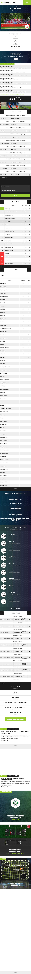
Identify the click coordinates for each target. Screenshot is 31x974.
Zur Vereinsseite (15, 10)
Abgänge (2, 269)
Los (15, 195)
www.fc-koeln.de (15, 712)
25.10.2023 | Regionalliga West (7, 66)
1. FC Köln (15, 686)
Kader (15, 269)
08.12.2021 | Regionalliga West (7, 86)
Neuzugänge (29, 269)
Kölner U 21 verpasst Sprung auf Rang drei (13, 67)
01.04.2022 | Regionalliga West (7, 78)
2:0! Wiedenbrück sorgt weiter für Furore (13, 91)
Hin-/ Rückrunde (29, 202)
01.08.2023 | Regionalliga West (7, 70)
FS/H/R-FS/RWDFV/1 (16, 503)
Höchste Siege (15, 613)
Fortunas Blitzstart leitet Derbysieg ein (13, 71)
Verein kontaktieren (15, 719)
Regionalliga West (15, 33)
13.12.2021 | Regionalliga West (7, 82)
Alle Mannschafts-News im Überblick (11, 94)
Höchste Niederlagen (2, 613)
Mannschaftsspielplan (2, 111)
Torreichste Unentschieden (29, 613)
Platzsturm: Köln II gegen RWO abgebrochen (13, 75)
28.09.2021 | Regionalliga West (7, 90)
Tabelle (16, 201)
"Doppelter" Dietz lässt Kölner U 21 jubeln (13, 83)
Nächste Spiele (15, 111)
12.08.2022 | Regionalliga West (7, 74)
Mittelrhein (17, 6)
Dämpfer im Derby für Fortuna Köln (11, 87)
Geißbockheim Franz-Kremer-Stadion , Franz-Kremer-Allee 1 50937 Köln (15, 519)
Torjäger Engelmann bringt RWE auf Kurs (13, 79)
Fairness (2, 202)
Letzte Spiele (29, 111)
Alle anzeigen (15, 608)
